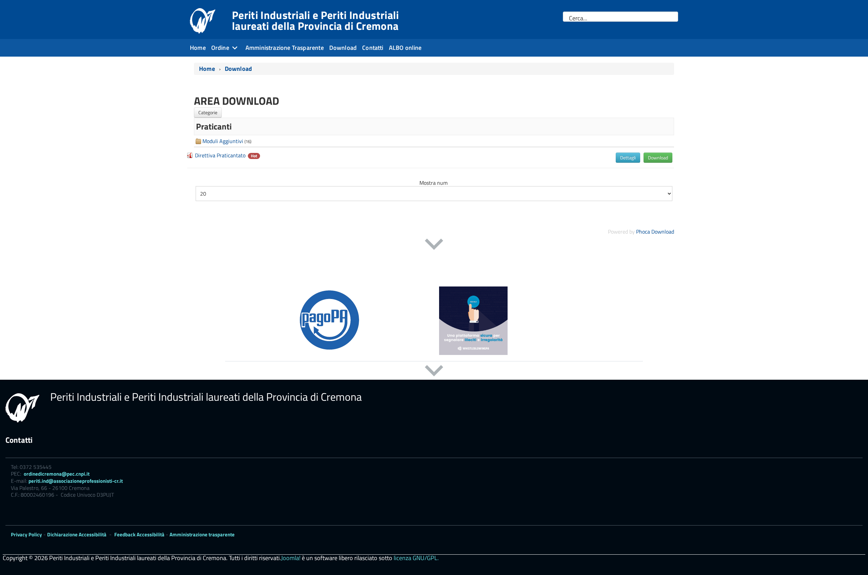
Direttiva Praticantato (220, 155)
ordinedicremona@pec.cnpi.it (57, 474)
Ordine (220, 47)
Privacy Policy (26, 534)
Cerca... (578, 18)
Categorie (207, 112)
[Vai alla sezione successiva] (434, 244)
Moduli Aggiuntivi (222, 141)
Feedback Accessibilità (139, 534)
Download (343, 47)
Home (198, 47)
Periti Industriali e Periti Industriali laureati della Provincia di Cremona (315, 20)
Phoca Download (655, 231)
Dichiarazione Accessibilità (76, 534)
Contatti (372, 47)
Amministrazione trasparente (202, 534)
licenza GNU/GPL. (416, 557)
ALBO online (405, 47)
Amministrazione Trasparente (284, 47)
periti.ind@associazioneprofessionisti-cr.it (75, 481)
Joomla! (290, 557)
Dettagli (628, 157)
